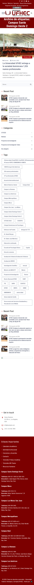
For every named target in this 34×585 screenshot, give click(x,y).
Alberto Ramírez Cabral (10, 185)
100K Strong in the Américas (12, 167)
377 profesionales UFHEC (11, 176)
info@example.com (9, 425)
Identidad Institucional (10, 450)
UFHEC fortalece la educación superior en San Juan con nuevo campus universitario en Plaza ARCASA (20, 110)
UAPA (13, 283)
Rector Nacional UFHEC (10, 279)
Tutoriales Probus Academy (11, 460)
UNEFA (15, 288)
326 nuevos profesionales (11, 171)
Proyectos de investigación (8, 141)
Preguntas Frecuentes (10, 5)
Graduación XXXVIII (9, 261)
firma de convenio (9, 252)
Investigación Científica (10, 265)
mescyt (25, 265)
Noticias (5, 3)
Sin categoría (4, 149)
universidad (20, 292)
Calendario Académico (10, 446)
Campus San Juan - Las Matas (12, 207)
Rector (26, 274)
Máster (23, 270)
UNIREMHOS (7, 292)
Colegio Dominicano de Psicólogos (13, 225)
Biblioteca (10, 3)
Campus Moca (8, 203)
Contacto (6, 456)
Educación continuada (10, 243)
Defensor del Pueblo (9, 229)
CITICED (3, 132)
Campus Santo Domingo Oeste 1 (13, 212)
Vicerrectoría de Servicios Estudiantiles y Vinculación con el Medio (15, 302)
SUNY (24, 279)
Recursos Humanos (9, 466)
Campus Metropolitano (10, 198)
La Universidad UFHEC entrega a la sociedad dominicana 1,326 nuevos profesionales (16, 66)
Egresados (16, 3)
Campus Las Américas (10, 194)
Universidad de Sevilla (10, 297)
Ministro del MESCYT (10, 270)
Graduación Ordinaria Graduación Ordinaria (16, 256)
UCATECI (22, 283)
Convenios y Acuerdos (10, 453)
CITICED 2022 (8, 221)
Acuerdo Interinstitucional (11, 180)
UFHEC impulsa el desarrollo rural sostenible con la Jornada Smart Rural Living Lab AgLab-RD (19, 99)
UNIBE (24, 288)
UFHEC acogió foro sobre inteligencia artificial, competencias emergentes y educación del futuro (19, 350)
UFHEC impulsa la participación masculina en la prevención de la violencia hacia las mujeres (20, 120)
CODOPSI (20, 221)
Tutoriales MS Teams (9, 463)
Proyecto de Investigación (11, 274)
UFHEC (6, 288)
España (28, 247)
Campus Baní (26, 185)
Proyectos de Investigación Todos (10, 145)
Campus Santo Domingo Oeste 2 (13, 216)
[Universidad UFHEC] (17, 13)
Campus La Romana (9, 189)
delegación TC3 (25, 229)
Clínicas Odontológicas (25, 3)
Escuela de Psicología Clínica (12, 247)
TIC (5, 283)
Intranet (17, 7)
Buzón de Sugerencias (22, 5)
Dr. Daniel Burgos (9, 234)
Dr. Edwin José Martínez (11, 238)
